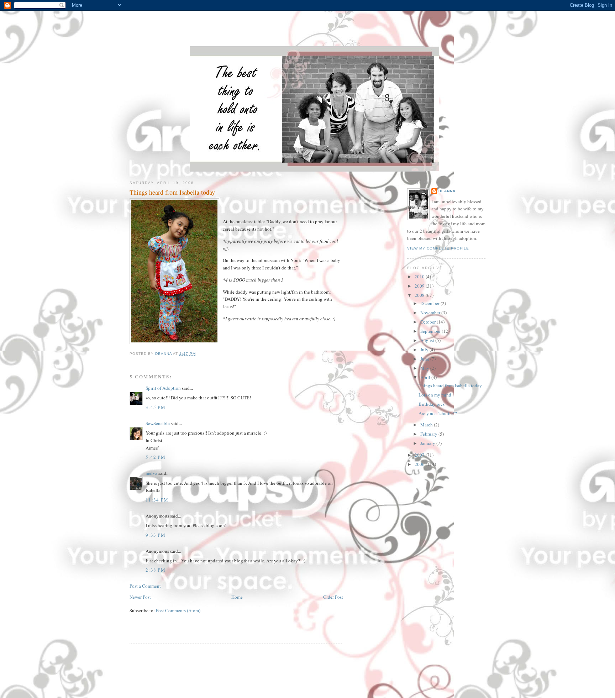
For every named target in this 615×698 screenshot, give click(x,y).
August (427, 340)
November (430, 312)
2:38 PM (155, 570)
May (425, 368)
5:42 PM (155, 457)
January (428, 443)
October (428, 322)
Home (237, 597)
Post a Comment (145, 586)
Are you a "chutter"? (438, 413)
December (430, 303)
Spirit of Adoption (163, 388)
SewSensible (158, 423)
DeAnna (447, 191)
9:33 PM (155, 535)
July (425, 349)
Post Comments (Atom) (178, 610)
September (431, 331)
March (427, 424)
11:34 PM (157, 500)
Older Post (333, 597)
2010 (420, 276)
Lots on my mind (435, 395)
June (425, 359)
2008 (420, 295)
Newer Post (140, 597)
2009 (420, 286)
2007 (420, 455)
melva (151, 473)
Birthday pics (432, 404)
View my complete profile (438, 248)
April (425, 377)
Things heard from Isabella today (450, 385)
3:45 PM (155, 407)
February (429, 434)
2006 (420, 464)
